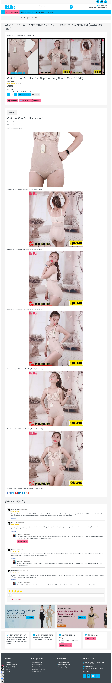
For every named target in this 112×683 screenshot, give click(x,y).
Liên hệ (51, 12)
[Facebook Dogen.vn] (84, 676)
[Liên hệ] (2, 681)
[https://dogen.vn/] (5, 18)
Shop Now (30, 617)
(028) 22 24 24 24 (66, 645)
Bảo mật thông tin (37, 664)
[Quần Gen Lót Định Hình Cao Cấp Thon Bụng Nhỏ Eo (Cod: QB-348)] (23, 56)
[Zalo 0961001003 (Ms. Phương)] (2, 672)
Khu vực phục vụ (36, 671)
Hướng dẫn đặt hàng (63, 662)
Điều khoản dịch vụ (37, 662)
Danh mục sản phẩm (12, 12)
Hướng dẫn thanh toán (64, 664)
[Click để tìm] (71, 7)
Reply (14, 518)
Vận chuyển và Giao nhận (38, 669)
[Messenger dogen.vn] (2, 678)
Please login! (17, 599)
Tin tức (8, 669)
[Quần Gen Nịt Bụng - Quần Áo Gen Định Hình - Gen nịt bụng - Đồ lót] (10, 7)
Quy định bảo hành (37, 667)
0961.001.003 (23, 541)
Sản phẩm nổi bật (10, 667)
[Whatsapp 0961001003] (88, 676)
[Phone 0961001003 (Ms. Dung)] (2, 669)
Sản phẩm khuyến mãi (27, 12)
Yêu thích (36, 95)
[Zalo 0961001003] (93, 676)
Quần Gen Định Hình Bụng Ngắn (29, 18)
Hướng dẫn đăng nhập (64, 667)
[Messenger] (97, 676)
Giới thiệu (8, 662)
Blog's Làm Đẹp (41, 12)
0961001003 (14, 100)
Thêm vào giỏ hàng (25, 95)
